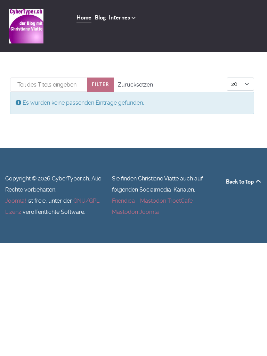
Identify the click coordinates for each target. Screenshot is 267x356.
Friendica (123, 200)
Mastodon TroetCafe (166, 200)
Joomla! (15, 200)
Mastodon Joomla (135, 212)
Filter (101, 84)
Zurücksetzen (135, 84)
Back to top (240, 181)
